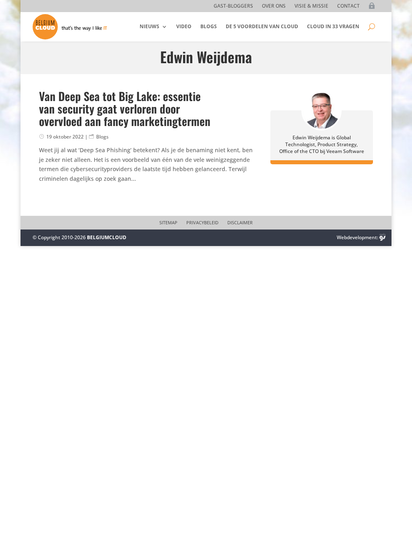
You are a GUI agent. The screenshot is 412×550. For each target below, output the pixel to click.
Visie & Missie (311, 6)
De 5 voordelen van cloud (262, 26)
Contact (348, 6)
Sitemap (168, 222)
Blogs (208, 26)
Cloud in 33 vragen (333, 26)
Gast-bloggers (233, 6)
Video (184, 26)
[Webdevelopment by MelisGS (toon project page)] (382, 237)
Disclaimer (240, 222)
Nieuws (149, 26)
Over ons (274, 6)
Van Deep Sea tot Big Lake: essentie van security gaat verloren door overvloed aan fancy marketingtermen (124, 108)
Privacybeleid (202, 222)
